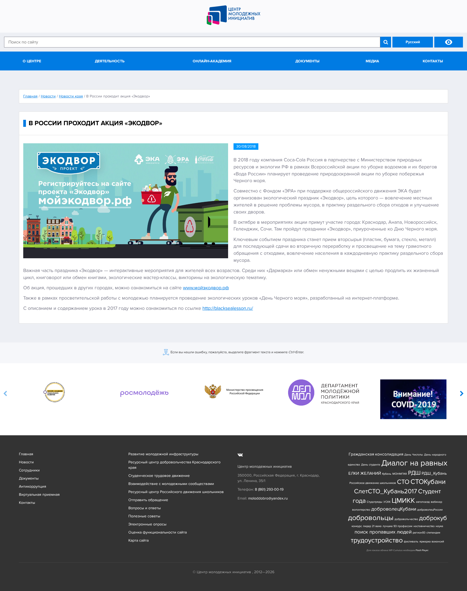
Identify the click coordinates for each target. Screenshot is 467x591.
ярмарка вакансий (431, 541)
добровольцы (370, 517)
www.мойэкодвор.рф (206, 288)
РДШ (414, 472)
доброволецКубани (393, 509)
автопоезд (423, 502)
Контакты (433, 61)
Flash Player (422, 550)
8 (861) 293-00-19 (269, 489)
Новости (26, 462)
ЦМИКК (403, 501)
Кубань (386, 473)
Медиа (372, 61)
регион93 (419, 532)
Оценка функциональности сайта (157, 532)
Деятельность (110, 61)
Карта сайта (138, 540)
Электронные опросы (147, 524)
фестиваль (411, 541)
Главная (26, 454)
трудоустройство (377, 540)
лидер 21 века (372, 526)
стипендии (433, 532)
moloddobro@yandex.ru (268, 498)
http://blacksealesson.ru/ (227, 308)
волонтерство (361, 509)
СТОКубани (428, 482)
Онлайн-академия (212, 61)
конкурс (357, 526)
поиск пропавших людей (383, 532)
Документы (307, 61)
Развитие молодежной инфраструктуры (163, 454)
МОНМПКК (399, 473)
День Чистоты (413, 454)
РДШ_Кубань (434, 473)
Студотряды (374, 502)
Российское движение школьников (372, 483)
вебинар (436, 502)
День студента (370, 464)
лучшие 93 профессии (397, 526)
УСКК (387, 502)
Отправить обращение (148, 500)
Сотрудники (29, 470)
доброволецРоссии (430, 509)
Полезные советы (144, 516)
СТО (403, 482)
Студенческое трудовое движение (159, 475)
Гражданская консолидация (376, 454)
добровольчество (406, 519)
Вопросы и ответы (144, 508)
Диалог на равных (414, 463)
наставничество (424, 526)
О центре (32, 61)
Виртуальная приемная (39, 494)
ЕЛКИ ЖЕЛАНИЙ (364, 473)
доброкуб (433, 518)
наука (439, 526)
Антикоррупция (32, 486)
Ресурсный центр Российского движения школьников (176, 492)
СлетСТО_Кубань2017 (385, 491)
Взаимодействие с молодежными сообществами (171, 483)
